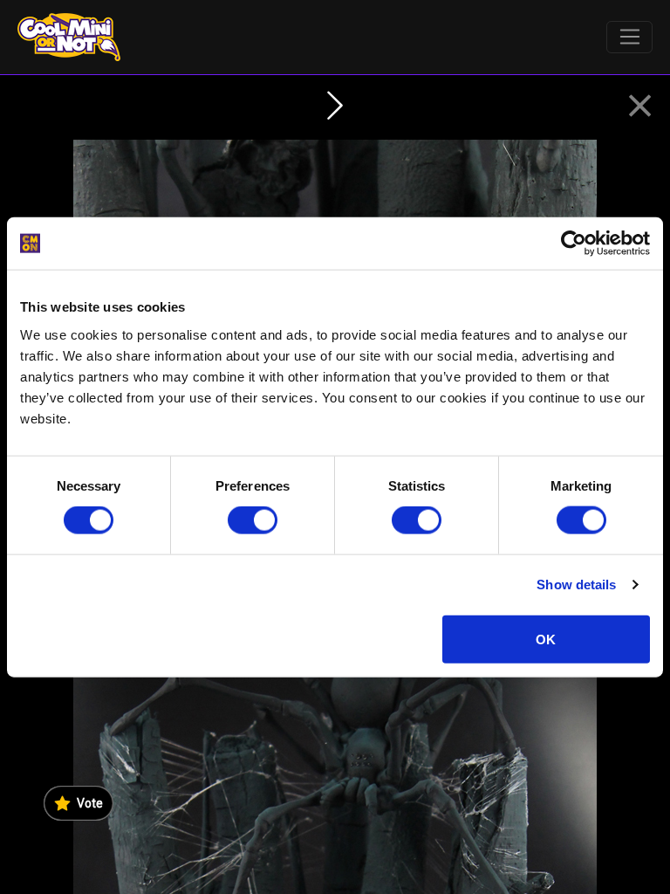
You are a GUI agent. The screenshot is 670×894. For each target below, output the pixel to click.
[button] (640, 106)
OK (546, 638)
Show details (576, 584)
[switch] (252, 520)
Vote (90, 803)
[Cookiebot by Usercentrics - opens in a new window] (573, 243)
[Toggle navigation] (629, 37)
